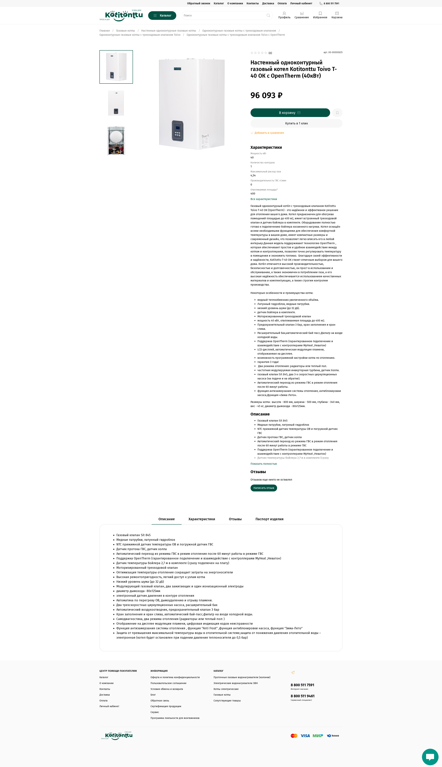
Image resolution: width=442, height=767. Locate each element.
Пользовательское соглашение (168, 683)
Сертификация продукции (166, 706)
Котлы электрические (226, 689)
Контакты (253, 3)
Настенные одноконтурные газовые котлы (168, 30)
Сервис (155, 712)
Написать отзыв (263, 488)
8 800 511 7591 (331, 3)
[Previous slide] (144, 104)
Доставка (268, 3)
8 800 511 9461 (303, 696)
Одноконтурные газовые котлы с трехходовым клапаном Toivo (139, 34)
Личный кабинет (301, 3)
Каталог (219, 3)
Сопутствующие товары (227, 700)
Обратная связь (160, 700)
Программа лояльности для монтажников (175, 718)
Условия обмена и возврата (167, 689)
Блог (153, 694)
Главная (104, 30)
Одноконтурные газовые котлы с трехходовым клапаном (239, 30)
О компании (235, 3)
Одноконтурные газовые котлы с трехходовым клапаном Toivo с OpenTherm (236, 34)
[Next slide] (116, 154)
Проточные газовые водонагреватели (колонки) (242, 677)
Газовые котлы (125, 30)
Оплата (282, 3)
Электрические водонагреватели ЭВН (236, 683)
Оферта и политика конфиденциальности (175, 677)
